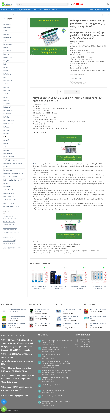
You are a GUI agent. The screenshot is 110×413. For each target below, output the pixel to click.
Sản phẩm (4, 10)
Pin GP (5, 31)
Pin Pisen (6, 143)
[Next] (107, 280)
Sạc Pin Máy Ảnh (8, 190)
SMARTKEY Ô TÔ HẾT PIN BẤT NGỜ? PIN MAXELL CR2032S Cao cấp (55, 348)
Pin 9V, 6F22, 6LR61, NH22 (9, 229)
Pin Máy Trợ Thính (8, 193)
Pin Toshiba (6, 94)
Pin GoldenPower (8, 120)
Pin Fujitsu (6, 61)
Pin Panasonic (7, 44)
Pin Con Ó (6, 140)
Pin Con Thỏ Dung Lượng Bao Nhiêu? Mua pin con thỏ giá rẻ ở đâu (57, 341)
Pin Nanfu (6, 47)
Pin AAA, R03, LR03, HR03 (9, 219)
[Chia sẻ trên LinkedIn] (80, 82)
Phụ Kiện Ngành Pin (25, 10)
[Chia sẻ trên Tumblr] (84, 82)
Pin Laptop (6, 150)
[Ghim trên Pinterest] (77, 82)
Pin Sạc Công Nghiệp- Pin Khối (12, 180)
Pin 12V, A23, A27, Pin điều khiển (11, 232)
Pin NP (5, 77)
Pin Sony (5, 64)
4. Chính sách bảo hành (82, 346)
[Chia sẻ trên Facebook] (71, 82)
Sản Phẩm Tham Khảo (10, 200)
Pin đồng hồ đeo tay (8, 237)
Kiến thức (47, 10)
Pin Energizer (7, 24)
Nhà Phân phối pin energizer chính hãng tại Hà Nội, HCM (56, 402)
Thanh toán (38, 10)
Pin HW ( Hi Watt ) (8, 124)
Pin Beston (19, 15)
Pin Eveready (7, 28)
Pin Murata (6, 90)
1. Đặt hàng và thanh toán (83, 340)
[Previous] (30, 280)
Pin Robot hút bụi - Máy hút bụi (13, 173)
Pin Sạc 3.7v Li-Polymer (10, 177)
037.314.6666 (26, 347)
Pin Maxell (6, 34)
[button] (108, 4)
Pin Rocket (6, 117)
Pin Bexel (5, 71)
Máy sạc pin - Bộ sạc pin (9, 243)
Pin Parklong (7, 74)
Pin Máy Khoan (7, 153)
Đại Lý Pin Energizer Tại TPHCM (52, 396)
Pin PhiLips (6, 127)
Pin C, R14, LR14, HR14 (8, 221)
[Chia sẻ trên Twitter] (74, 82)
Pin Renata (6, 87)
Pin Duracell (6, 41)
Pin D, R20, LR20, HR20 (8, 224)
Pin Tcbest (6, 134)
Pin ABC (5, 97)
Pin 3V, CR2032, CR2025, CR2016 (11, 227)
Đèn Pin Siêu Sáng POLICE (11, 206)
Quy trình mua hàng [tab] (72, 92)
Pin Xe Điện (6, 100)
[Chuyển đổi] (24, 150)
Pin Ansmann (7, 37)
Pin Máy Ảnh (7, 187)
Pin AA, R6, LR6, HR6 (8, 216)
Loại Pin (12, 10)
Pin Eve (5, 147)
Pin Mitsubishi (7, 81)
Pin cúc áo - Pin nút (8, 235)
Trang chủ (4, 15)
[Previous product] (107, 15)
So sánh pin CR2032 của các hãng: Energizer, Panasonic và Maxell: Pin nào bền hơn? (56, 371)
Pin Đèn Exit (6, 167)
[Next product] (103, 15)
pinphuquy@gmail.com (18, 395)
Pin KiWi (5, 84)
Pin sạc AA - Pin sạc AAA (9, 240)
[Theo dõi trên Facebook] (107, 10)
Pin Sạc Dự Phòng (8, 203)
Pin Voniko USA (7, 57)
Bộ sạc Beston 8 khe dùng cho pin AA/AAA (78, 287)
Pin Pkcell (6, 130)
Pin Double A (7, 107)
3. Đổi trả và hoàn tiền (82, 344)
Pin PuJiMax (6, 104)
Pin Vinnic (6, 54)
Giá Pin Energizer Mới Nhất (51, 385)
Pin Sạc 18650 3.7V (9, 196)
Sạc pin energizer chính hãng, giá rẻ (53, 390)
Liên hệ (54, 10)
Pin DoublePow (7, 110)
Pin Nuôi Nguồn (8, 170)
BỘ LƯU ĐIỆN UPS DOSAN (11, 160)
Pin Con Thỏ (6, 67)
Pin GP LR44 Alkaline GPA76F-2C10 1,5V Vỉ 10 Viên (56, 355)
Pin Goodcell (7, 114)
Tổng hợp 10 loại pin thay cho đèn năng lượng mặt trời (55, 378)
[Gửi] (67, 4)
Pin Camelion (7, 51)
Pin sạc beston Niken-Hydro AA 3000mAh (98, 287)
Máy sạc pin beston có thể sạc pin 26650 (58, 287)
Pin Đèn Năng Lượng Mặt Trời (12, 163)
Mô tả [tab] (60, 92)
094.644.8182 (15, 350)
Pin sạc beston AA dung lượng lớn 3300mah (39, 287)
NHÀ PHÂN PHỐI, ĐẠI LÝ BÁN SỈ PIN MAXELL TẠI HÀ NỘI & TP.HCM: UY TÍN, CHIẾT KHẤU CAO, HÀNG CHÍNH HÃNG (56, 363)
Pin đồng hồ (6, 183)
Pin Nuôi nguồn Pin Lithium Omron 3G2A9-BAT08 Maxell (12, 248)
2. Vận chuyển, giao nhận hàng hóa (86, 342)
